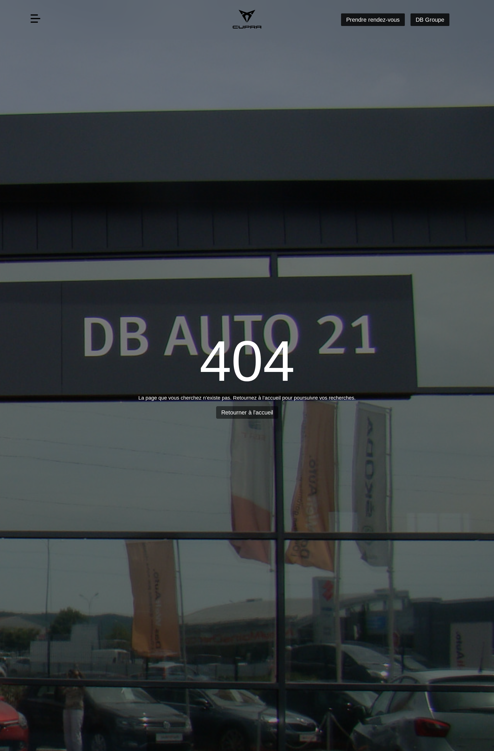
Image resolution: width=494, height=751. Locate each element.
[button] (35, 19)
